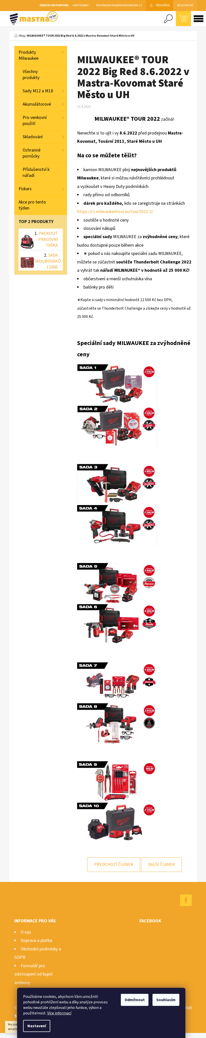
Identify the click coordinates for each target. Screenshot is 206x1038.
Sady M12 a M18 (38, 91)
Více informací (59, 1013)
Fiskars (25, 189)
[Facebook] (186, 900)
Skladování (33, 137)
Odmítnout (135, 1000)
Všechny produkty (31, 74)
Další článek (161, 864)
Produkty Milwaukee (28, 55)
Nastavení (36, 1026)
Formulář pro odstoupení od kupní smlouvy (33, 974)
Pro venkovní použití (35, 120)
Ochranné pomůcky (31, 153)
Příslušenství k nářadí (36, 172)
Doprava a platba (36, 940)
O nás (26, 932)
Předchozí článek (113, 864)
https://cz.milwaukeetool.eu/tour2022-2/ (115, 212)
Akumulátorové (37, 104)
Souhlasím (166, 1000)
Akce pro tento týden (32, 205)
